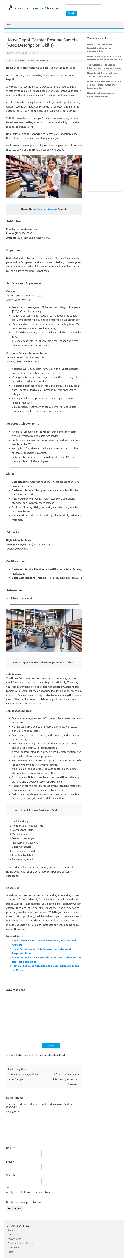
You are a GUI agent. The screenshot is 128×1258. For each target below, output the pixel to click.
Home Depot (42, 60)
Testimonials (14, 1247)
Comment (12, 1112)
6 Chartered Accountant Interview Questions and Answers (67, 1079)
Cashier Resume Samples (24, 60)
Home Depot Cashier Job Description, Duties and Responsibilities (99, 48)
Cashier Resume (47, 209)
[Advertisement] (44, 1014)
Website (10, 1175)
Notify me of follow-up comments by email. (30, 1192)
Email (10, 1161)
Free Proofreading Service (20, 1243)
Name (10, 1148)
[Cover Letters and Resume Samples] (33, 9)
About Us (12, 1230)
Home (10, 24)
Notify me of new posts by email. (24, 1202)
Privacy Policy (14, 1239)
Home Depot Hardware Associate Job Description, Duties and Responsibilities (104, 84)
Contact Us (13, 1234)
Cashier (19, 1055)
